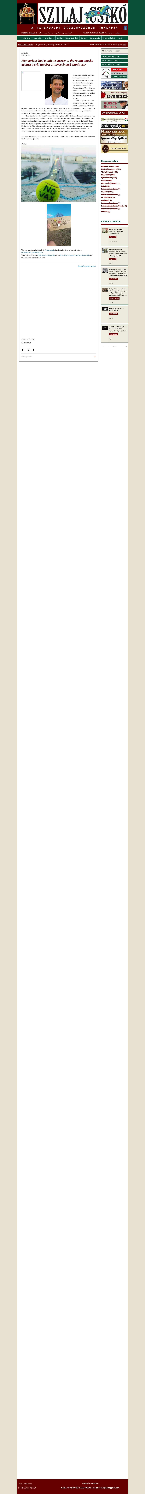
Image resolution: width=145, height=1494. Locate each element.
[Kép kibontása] (58, 173)
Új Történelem (26, 342)
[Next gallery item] (93, 173)
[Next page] (120, 346)
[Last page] (126, 346)
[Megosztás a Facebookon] (22, 350)
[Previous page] (108, 346)
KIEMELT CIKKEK (28, 339)
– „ (46, 33)
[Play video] (58, 225)
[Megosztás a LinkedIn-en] (34, 350)
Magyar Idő (113, 237)
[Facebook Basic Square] (125, 28)
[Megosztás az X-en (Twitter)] (28, 350)
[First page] (103, 346)
